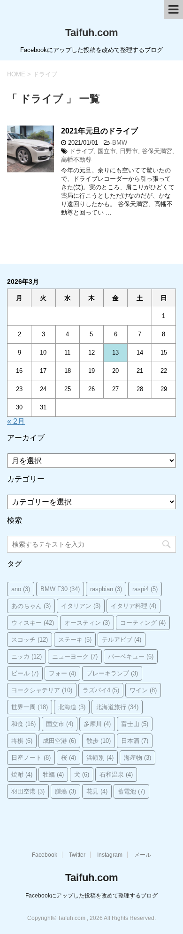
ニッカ (26, 656)
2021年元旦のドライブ (99, 131)
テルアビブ (121, 639)
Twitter (77, 855)
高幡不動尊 (76, 159)
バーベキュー (130, 656)
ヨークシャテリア (41, 690)
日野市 (129, 151)
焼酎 (21, 774)
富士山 (134, 723)
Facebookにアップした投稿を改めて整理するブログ (91, 895)
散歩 (98, 740)
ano (20, 589)
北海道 (71, 707)
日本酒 (134, 740)
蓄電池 (131, 791)
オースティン (87, 622)
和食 (23, 723)
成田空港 (59, 740)
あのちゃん (31, 605)
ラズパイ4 (101, 690)
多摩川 (97, 723)
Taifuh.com (91, 32)
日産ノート (31, 757)
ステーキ (75, 639)
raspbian (106, 589)
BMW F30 (60, 589)
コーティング (143, 622)
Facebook (44, 855)
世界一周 (29, 707)
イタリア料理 (133, 605)
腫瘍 (65, 791)
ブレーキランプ (112, 673)
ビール (24, 673)
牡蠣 (53, 774)
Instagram (109, 855)
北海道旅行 (117, 707)
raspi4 (145, 589)
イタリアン (80, 605)
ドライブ (81, 151)
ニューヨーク (75, 656)
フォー (62, 673)
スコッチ (29, 639)
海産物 (137, 757)
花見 (96, 791)
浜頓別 (100, 757)
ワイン (143, 690)
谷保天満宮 (157, 151)
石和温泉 (116, 774)
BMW (119, 142)
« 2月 (16, 421)
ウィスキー (32, 622)
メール (142, 855)
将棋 (21, 740)
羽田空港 (28, 791)
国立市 (107, 151)
